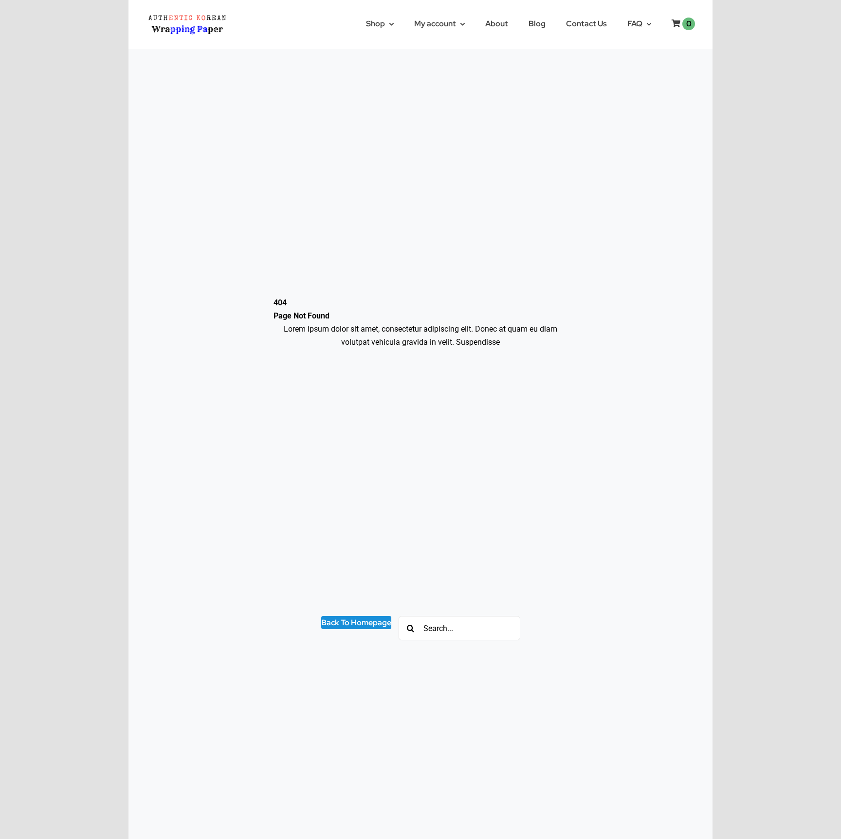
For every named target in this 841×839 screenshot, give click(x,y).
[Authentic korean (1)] (204, 13)
